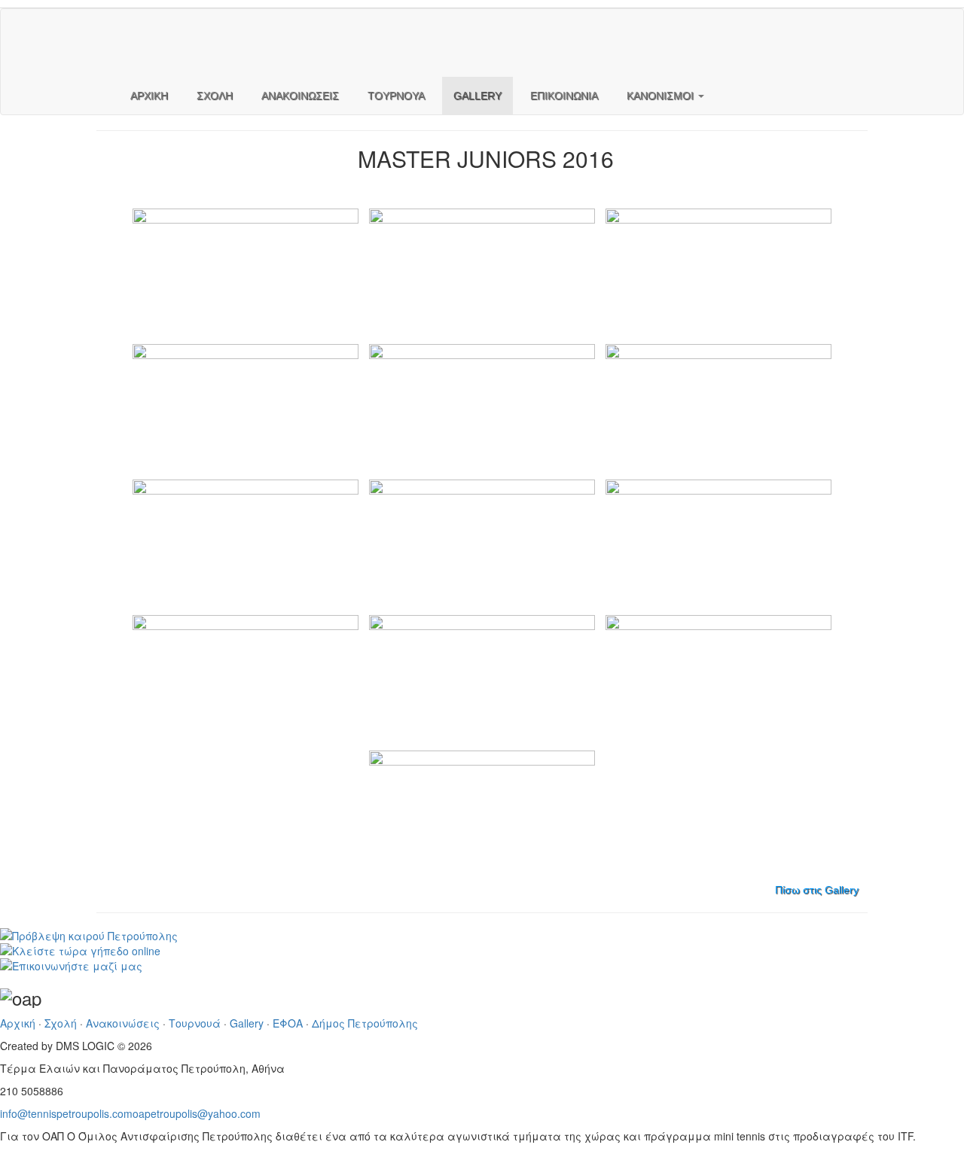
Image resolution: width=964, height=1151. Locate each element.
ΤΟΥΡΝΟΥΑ (396, 96)
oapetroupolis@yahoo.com (197, 1113)
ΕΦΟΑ (288, 1023)
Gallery (247, 1023)
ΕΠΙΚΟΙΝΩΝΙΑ (564, 96)
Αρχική (17, 1023)
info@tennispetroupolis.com (66, 1113)
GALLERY (477, 96)
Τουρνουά (195, 1023)
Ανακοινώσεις (123, 1023)
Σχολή (60, 1023)
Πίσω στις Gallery (817, 890)
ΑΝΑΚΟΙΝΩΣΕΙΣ (300, 96)
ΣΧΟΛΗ (215, 96)
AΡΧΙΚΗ (149, 96)
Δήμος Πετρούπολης (365, 1023)
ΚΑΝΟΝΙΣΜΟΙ (662, 96)
